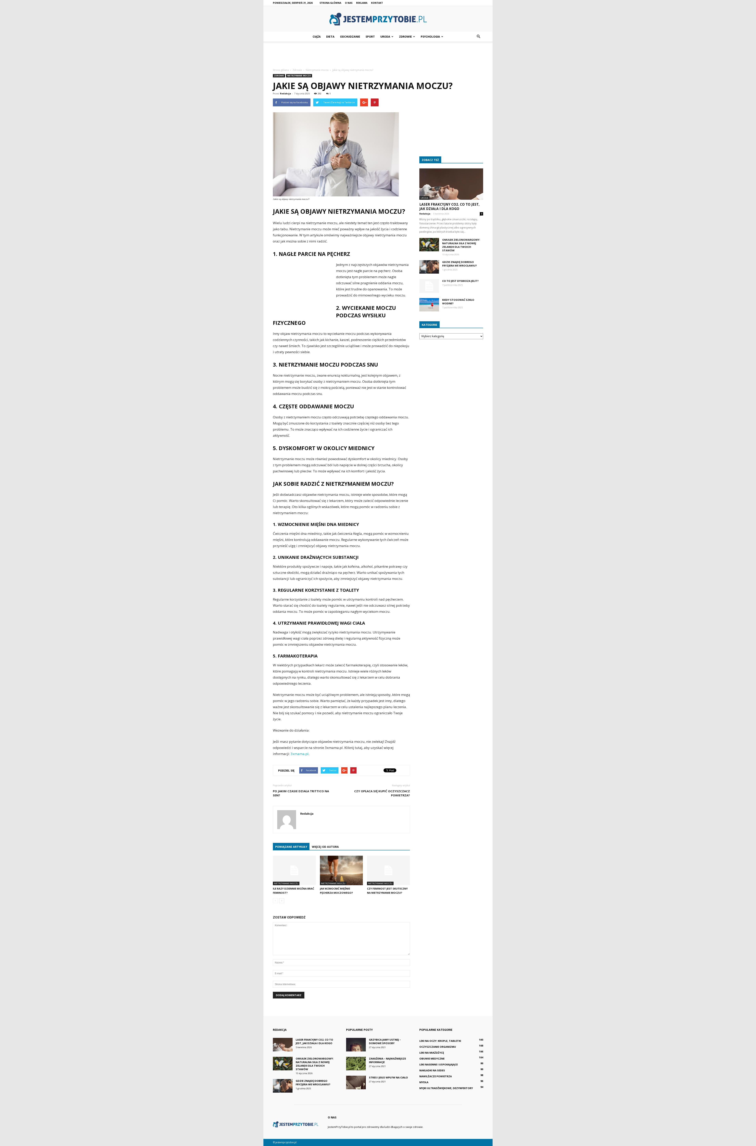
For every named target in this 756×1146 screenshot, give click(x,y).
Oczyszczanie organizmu (437, 1046)
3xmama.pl (300, 753)
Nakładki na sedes (432, 1070)
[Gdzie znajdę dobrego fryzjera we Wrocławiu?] (429, 267)
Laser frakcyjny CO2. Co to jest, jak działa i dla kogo (449, 206)
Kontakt (377, 3)
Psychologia (430, 36)
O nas (348, 3)
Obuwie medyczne (432, 1058)
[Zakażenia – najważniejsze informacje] (356, 1063)
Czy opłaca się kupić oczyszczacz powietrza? (382, 793)
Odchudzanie (350, 36)
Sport (370, 36)
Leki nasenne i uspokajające (438, 1064)
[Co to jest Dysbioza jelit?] (429, 286)
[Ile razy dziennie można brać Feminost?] (294, 870)
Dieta (330, 36)
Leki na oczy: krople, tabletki (440, 1041)
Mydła (423, 1082)
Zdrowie (405, 36)
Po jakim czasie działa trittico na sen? (301, 793)
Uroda (385, 36)
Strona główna (330, 3)
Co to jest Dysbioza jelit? (460, 281)
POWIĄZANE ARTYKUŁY (291, 847)
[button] (478, 36)
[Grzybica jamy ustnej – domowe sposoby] (356, 1044)
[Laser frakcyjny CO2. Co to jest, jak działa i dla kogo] (451, 184)
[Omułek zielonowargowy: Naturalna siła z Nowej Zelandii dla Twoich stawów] (429, 245)
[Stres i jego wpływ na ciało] (356, 1082)
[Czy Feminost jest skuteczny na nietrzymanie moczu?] (388, 870)
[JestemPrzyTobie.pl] (378, 19)
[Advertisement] (378, 55)
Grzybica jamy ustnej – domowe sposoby (385, 1041)
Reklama (361, 3)
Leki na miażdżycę (431, 1052)
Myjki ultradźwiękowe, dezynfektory (446, 1088)
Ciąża (317, 36)
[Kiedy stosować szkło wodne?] (429, 305)
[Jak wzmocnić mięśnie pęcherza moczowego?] (341, 870)
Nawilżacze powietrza (435, 1076)
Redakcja (285, 93)
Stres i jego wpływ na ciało (388, 1077)
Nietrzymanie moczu (299, 75)
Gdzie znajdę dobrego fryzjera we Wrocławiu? (459, 263)
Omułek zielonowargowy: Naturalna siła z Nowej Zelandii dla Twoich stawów (461, 245)
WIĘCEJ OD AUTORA (325, 847)
